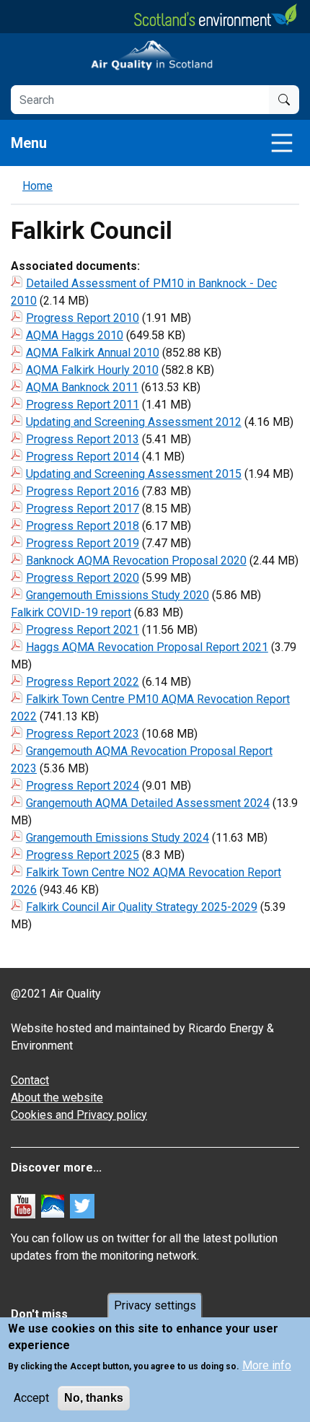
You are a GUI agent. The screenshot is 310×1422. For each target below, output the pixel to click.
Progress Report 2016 (82, 491)
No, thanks (93, 1398)
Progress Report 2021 (82, 630)
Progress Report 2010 (82, 318)
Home (37, 186)
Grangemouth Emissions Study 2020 (117, 595)
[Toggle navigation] (282, 143)
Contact (30, 1080)
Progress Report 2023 (82, 734)
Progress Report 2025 (82, 855)
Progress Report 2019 (82, 543)
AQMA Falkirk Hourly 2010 (92, 370)
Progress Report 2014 (82, 456)
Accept (31, 1398)
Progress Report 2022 (82, 682)
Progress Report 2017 (82, 508)
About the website (57, 1097)
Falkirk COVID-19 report (71, 612)
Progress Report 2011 (82, 404)
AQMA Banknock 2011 (82, 387)
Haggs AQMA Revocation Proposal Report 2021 (147, 647)
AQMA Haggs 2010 (74, 335)
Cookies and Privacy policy (79, 1115)
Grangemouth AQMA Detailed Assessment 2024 (148, 803)
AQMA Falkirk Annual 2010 (92, 352)
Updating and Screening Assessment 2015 (134, 474)
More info (266, 1365)
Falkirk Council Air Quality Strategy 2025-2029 (141, 907)
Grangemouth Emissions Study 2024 (117, 838)
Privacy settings (155, 1305)
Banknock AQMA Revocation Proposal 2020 (136, 560)
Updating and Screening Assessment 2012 (134, 422)
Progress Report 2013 (82, 439)
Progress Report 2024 (82, 786)
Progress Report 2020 (82, 578)
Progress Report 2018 (82, 526)
